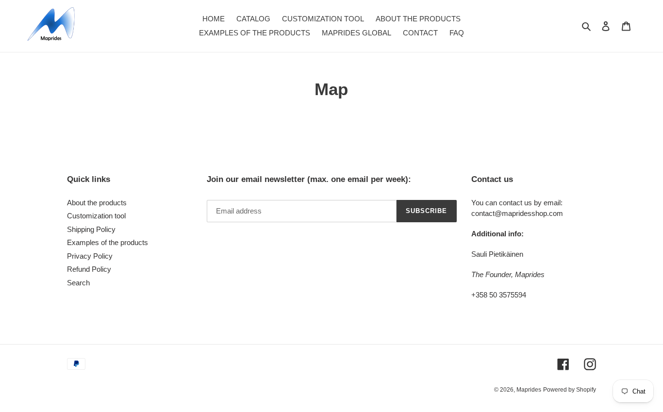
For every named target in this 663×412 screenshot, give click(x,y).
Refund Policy (89, 269)
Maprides (528, 389)
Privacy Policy (90, 256)
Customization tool (96, 216)
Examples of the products (107, 242)
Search (78, 283)
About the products (97, 202)
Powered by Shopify (569, 389)
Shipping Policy (91, 229)
